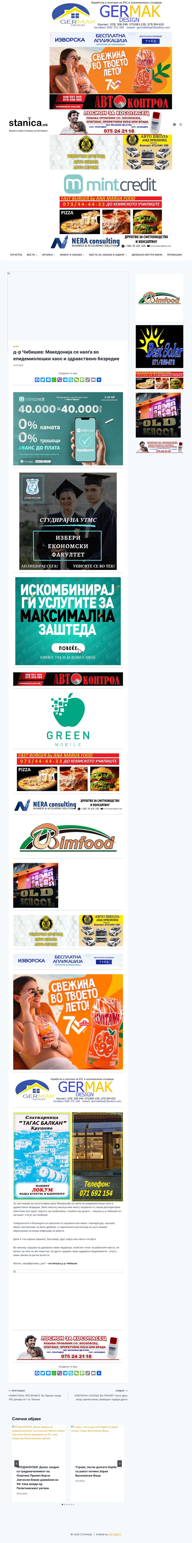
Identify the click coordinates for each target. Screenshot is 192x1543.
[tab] (62, 1504)
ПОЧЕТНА (16, 254)
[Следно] (119, 1463)
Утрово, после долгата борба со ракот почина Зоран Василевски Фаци (96, 1471)
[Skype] (71, 380)
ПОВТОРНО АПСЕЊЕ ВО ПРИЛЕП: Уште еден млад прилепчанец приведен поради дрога (100, 1395)
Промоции (174, 254)
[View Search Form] (180, 124)
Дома (16, 346)
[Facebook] (174, 124)
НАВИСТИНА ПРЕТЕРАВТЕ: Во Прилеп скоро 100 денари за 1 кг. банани (35, 1395)
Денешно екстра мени (147, 254)
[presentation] (38, 1443)
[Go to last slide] (16, 1463)
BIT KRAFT (115, 1534)
